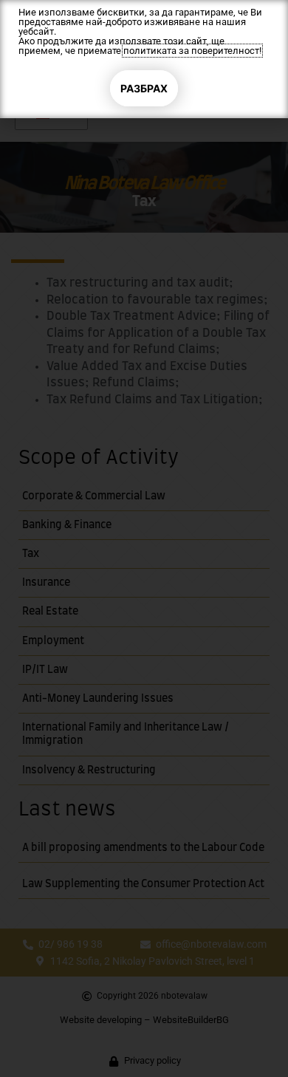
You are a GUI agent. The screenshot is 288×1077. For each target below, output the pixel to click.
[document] (144, 538)
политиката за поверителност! (192, 50)
